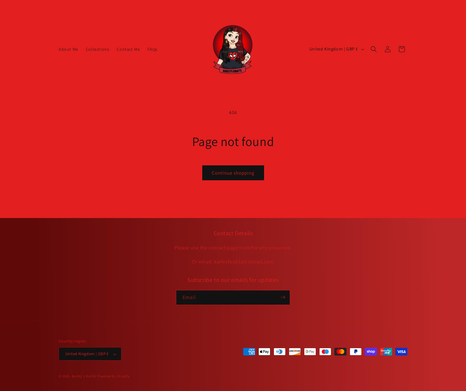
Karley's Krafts (84, 376)
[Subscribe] (283, 297)
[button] (374, 49)
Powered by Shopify (113, 376)
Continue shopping (233, 173)
